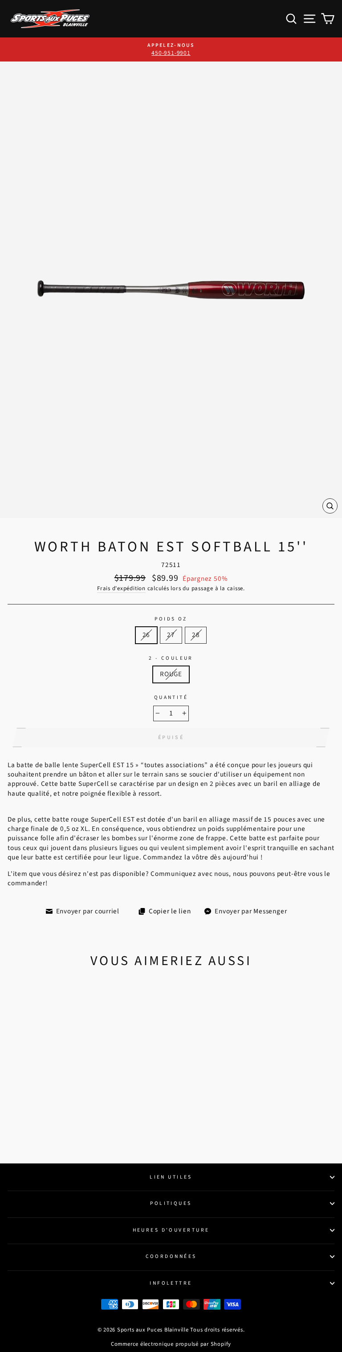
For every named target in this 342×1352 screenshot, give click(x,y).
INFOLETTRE (171, 1283)
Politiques (170, 1203)
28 (196, 635)
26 (146, 635)
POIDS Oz (171, 619)
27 (171, 635)
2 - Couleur (171, 658)
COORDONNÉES (171, 1256)
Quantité (171, 697)
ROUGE (171, 674)
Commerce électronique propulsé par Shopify (171, 1344)
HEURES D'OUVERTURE (171, 1230)
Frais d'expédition (121, 588)
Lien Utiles (171, 1177)
